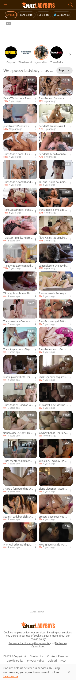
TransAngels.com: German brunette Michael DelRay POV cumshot (53, 349)
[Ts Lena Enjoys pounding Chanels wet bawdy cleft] (56, 173)
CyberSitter (38, 646)
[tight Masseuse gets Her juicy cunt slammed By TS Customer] (20, 424)
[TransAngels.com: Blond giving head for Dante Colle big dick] (20, 173)
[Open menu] (5, 4)
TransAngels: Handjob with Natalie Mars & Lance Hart (17, 405)
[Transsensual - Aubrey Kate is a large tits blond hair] (56, 284)
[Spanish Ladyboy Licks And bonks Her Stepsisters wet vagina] (20, 507)
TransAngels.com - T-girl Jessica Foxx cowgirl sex (17, 349)
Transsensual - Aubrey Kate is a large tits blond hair (53, 293)
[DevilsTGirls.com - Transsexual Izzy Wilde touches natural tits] (20, 89)
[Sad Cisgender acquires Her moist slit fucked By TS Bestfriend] (56, 368)
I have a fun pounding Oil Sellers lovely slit (17, 488)
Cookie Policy (15, 660)
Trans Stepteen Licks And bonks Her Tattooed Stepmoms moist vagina (17, 461)
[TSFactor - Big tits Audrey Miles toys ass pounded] (20, 229)
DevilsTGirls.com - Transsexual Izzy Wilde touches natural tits (17, 98)
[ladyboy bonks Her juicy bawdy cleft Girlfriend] (56, 424)
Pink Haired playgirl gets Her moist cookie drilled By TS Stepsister (17, 544)
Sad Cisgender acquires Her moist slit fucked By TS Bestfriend (53, 377)
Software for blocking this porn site (29, 643)
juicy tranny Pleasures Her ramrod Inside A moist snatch (18, 126)
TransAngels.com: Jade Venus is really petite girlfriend (53, 210)
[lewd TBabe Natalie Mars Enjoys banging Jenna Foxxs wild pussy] (56, 535)
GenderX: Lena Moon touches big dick (53, 154)
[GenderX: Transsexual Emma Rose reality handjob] (56, 117)
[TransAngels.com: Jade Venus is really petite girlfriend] (56, 201)
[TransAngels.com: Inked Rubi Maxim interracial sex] (20, 257)
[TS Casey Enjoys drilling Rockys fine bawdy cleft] (56, 396)
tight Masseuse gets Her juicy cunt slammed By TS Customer (17, 433)
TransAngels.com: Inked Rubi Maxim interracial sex (17, 266)
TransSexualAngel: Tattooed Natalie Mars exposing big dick (53, 321)
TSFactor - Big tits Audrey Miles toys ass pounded (17, 238)
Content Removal (58, 656)
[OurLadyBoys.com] (38, 4)
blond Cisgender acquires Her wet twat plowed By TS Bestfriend (53, 488)
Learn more (10, 676)
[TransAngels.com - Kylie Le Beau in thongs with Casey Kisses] (20, 145)
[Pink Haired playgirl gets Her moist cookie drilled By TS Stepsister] (20, 535)
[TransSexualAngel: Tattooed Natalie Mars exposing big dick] (56, 312)
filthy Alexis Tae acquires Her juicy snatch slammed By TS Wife (53, 238)
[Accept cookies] (69, 672)
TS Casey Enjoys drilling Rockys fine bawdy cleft (53, 405)
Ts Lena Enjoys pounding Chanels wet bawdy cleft (53, 182)
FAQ (63, 660)
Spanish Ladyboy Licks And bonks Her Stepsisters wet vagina (17, 516)
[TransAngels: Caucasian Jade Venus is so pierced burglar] (56, 89)
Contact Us (36, 656)
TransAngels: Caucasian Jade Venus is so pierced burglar (53, 98)
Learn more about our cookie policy (50, 637)
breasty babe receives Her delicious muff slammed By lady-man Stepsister (53, 516)
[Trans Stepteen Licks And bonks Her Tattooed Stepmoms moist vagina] (20, 452)
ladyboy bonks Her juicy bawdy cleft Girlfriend (52, 433)
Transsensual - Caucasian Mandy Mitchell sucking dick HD (17, 321)
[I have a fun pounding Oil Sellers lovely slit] (20, 480)
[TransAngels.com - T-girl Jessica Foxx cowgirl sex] (20, 340)
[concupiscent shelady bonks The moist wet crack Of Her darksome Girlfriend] (56, 257)
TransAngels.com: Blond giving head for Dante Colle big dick (17, 182)
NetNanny (61, 643)
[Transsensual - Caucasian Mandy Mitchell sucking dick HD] (20, 312)
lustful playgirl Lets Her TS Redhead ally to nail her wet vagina (17, 377)
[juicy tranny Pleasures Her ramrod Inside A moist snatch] (20, 117)
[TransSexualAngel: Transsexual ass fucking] (20, 201)
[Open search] (70, 4)
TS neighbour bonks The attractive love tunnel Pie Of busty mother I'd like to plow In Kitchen (17, 293)
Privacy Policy (35, 660)
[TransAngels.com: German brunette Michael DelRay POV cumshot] (56, 340)
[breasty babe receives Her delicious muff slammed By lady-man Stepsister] (56, 507)
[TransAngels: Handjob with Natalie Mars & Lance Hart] (20, 396)
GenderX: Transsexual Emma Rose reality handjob (53, 126)
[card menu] (35, 99)
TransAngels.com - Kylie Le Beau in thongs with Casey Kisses (18, 154)
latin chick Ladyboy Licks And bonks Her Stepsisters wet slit (53, 461)
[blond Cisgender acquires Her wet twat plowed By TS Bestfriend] (56, 480)
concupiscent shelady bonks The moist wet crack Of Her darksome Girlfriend (53, 266)
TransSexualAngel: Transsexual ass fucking (17, 210)
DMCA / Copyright (14, 656)
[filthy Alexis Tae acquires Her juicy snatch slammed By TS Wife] (56, 229)
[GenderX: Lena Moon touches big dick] (56, 145)
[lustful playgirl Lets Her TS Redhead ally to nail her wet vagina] (20, 368)
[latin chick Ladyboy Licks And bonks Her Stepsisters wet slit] (56, 452)
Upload (52, 660)
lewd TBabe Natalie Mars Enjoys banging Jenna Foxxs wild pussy (53, 544)
